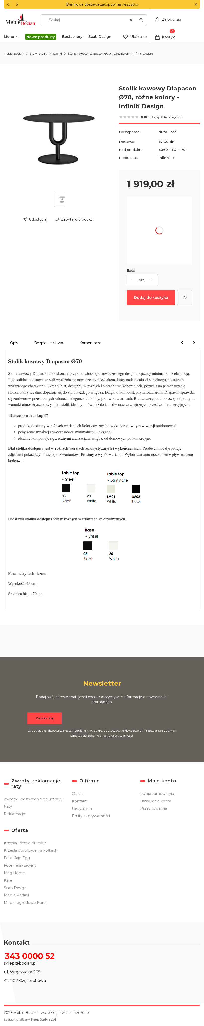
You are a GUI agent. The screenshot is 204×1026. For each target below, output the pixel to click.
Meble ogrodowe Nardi (25, 902)
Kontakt (79, 801)
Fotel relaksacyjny (20, 865)
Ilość (131, 270)
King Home (14, 873)
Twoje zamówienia (157, 793)
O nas (77, 793)
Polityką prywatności (117, 735)
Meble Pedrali (16, 895)
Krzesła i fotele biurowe (25, 843)
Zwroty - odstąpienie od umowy (33, 799)
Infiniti (165, 158)
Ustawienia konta (155, 801)
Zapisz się (44, 718)
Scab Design (15, 888)
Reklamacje (14, 814)
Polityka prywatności (91, 816)
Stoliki (57, 53)
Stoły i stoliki (38, 53)
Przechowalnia (153, 808)
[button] (196, 4)
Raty (8, 806)
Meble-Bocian (14, 53)
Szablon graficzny (30, 1019)
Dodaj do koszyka (151, 297)
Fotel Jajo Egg (17, 858)
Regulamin (80, 730)
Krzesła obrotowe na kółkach (30, 850)
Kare (8, 880)
